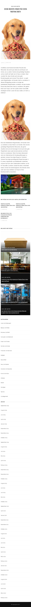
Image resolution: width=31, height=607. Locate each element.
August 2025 (4, 410)
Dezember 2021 (4, 520)
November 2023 (5, 474)
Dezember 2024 (5, 428)
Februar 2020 (4, 597)
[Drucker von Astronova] (15, 241)
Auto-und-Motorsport (6, 323)
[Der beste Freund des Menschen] (15, 37)
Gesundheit (3, 359)
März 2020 (3, 593)
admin (2, 62)
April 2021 (3, 552)
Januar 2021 (4, 565)
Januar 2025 (4, 424)
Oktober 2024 (4, 437)
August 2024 (4, 446)
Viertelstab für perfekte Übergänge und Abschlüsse (8, 205)
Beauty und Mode (5, 327)
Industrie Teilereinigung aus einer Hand (14, 302)
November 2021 (4, 524)
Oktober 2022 (4, 501)
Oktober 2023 (4, 478)
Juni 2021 (3, 542)
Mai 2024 (3, 456)
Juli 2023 (3, 488)
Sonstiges (3, 387)
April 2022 (3, 510)
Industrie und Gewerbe (6, 369)
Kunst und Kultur (5, 373)
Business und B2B (6, 300)
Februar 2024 (4, 465)
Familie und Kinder (5, 346)
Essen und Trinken (5, 341)
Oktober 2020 (4, 574)
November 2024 (5, 433)
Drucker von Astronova (9, 250)
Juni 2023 (3, 492)
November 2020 (5, 570)
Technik (2, 391)
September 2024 (5, 442)
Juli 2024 (3, 451)
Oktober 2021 (4, 529)
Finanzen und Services (6, 350)
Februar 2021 (4, 561)
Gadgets (3, 355)
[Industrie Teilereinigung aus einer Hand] (15, 294)
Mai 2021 (3, 547)
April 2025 (3, 419)
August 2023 (4, 483)
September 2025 (5, 405)
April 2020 (3, 588)
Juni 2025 (3, 414)
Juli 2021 (3, 538)
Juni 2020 (3, 584)
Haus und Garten (15, 6)
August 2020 (4, 579)
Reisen (2, 382)
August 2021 (4, 533)
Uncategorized (5, 266)
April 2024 (3, 460)
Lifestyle (3, 378)
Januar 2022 (4, 515)
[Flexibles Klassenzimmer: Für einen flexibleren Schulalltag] (15, 262)
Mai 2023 (3, 497)
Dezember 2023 (5, 469)
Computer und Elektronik (8, 247)
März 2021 (3, 556)
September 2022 (5, 506)
